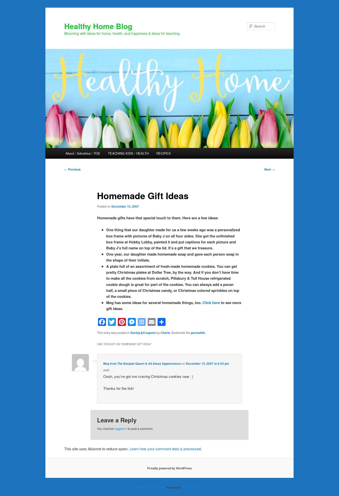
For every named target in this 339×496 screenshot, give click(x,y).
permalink (198, 332)
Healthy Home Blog (98, 26)
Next (269, 169)
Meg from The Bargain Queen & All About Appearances (142, 363)
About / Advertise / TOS (83, 153)
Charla (165, 332)
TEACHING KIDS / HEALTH (128, 153)
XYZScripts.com (193, 487)
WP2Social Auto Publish (151, 487)
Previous (72, 169)
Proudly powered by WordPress (169, 468)
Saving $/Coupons (143, 332)
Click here (211, 302)
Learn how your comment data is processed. (166, 448)
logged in (120, 428)
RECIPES (163, 153)
